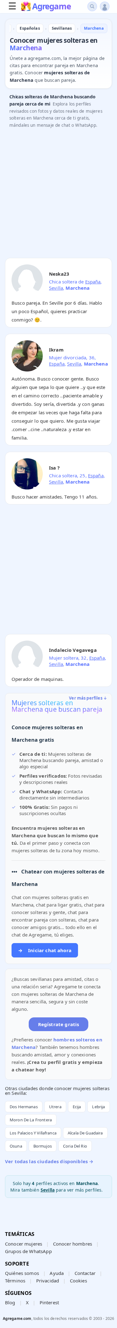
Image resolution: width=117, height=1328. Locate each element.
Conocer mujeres (23, 1244)
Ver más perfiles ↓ (88, 698)
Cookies (78, 1280)
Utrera (55, 1106)
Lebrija (98, 1106)
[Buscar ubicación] (92, 6)
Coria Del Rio (75, 1146)
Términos (15, 1280)
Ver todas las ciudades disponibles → (49, 1161)
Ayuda (57, 1273)
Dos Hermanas (24, 1106)
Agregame (51, 6)
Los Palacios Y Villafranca (33, 1133)
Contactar (85, 1273)
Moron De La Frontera (31, 1120)
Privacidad (47, 1280)
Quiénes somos (22, 1273)
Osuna (16, 1146)
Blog (10, 1302)
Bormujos (42, 1146)
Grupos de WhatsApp (28, 1251)
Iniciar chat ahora (44, 950)
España (93, 281)
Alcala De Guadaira (85, 1133)
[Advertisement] (58, 194)
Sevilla (56, 288)
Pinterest (49, 1302)
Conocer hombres (72, 1244)
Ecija (77, 1106)
